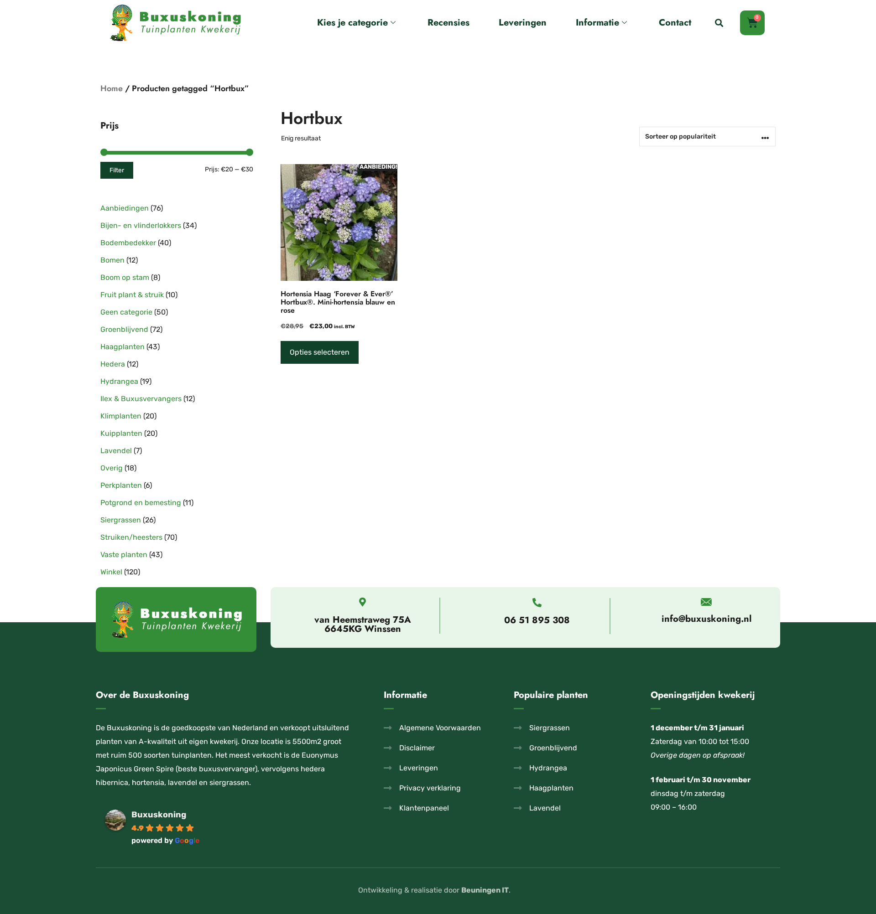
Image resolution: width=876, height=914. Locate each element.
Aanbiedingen (124, 208)
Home (111, 88)
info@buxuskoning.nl (706, 618)
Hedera (112, 364)
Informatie (597, 22)
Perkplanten (121, 485)
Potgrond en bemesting (140, 502)
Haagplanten (122, 346)
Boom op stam (124, 277)
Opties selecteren (319, 352)
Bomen (112, 260)
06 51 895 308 (537, 620)
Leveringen (523, 22)
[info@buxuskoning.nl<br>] (706, 602)
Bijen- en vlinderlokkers (140, 225)
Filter (117, 170)
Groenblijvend (124, 329)
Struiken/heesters (131, 537)
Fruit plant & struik (132, 294)
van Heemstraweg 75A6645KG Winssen (362, 624)
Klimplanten (120, 416)
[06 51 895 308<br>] (537, 602)
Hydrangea (119, 381)
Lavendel (116, 450)
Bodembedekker (128, 242)
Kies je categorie (352, 22)
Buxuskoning (158, 815)
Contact (675, 22)
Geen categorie (126, 312)
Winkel (111, 572)
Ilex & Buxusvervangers (141, 398)
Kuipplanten (121, 433)
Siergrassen (120, 520)
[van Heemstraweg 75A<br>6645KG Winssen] (362, 602)
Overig (111, 468)
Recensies (448, 22)
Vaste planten (123, 554)
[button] (719, 23)
